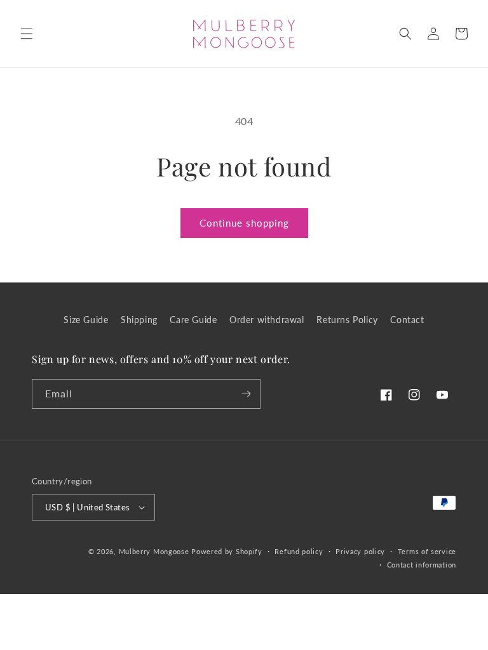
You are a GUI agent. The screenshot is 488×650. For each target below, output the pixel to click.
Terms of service (427, 551)
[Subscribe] (246, 394)
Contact (407, 319)
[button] (27, 34)
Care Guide (193, 319)
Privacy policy (360, 551)
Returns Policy (346, 319)
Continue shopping (244, 223)
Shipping (139, 319)
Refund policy (298, 551)
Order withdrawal (266, 319)
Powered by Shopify (226, 551)
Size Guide (86, 319)
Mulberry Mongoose (154, 551)
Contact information (421, 564)
